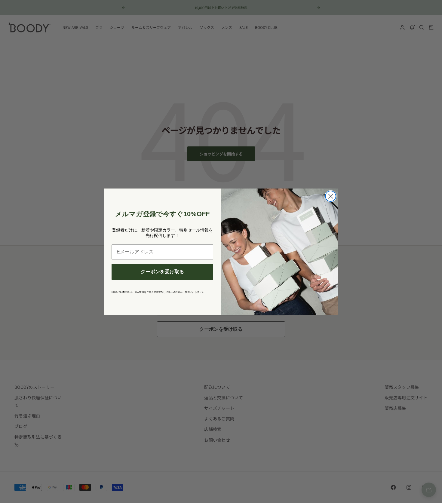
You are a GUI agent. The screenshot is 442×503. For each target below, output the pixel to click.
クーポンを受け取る (162, 271)
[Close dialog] (330, 196)
